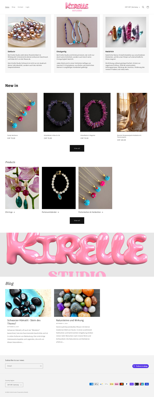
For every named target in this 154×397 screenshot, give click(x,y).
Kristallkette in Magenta (88, 135)
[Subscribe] (40, 366)
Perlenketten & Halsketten (89, 212)
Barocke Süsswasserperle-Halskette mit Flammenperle (129, 136)
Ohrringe (9, 212)
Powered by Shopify (22, 392)
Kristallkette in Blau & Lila (52, 135)
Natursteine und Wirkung (70, 320)
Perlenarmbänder (49, 212)
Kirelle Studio (13, 392)
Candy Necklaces (12, 135)
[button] (143, 7)
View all (77, 148)
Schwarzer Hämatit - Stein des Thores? (23, 322)
